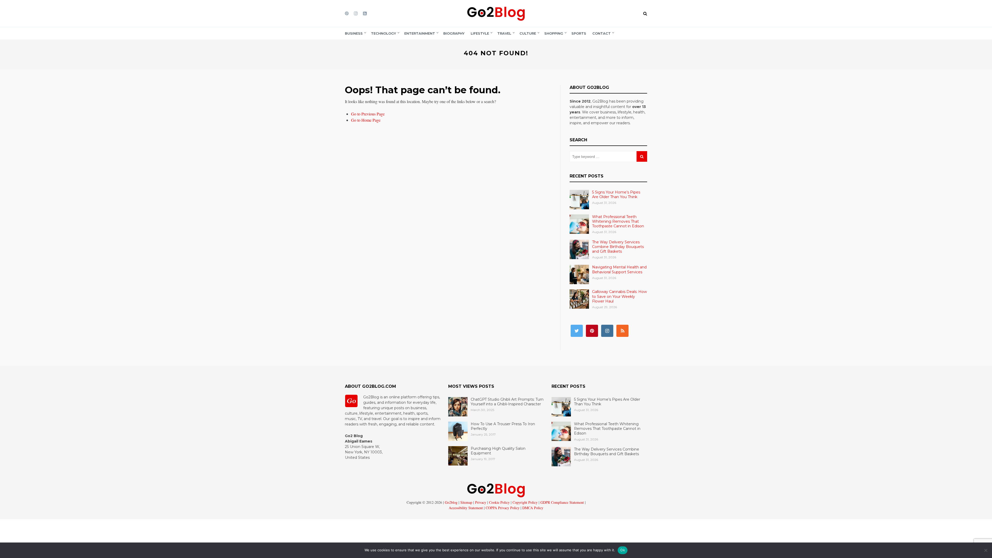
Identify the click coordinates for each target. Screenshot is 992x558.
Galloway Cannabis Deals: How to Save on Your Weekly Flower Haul (619, 296)
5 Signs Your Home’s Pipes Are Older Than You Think (616, 194)
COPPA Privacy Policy (502, 507)
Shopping (553, 33)
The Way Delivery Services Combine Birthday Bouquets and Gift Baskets (618, 247)
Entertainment (419, 33)
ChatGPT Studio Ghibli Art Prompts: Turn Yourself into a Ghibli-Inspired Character (507, 401)
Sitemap (465, 502)
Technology (383, 33)
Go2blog (451, 502)
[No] (985, 550)
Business (354, 33)
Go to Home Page (366, 120)
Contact (601, 33)
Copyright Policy (525, 502)
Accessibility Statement (466, 507)
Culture (528, 33)
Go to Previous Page (368, 114)
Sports (578, 33)
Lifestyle (480, 33)
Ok (622, 550)
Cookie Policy (499, 502)
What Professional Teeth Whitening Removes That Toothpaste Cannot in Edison (618, 221)
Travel (504, 33)
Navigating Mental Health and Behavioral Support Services (619, 269)
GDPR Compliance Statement (561, 502)
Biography (453, 33)
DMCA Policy (532, 507)
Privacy (480, 502)
